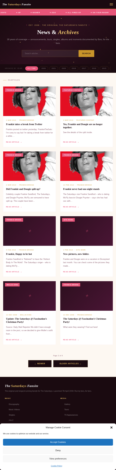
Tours (66, 410)
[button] (111, 427)
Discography (14, 404)
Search (86, 53)
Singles (12, 415)
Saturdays (16, 4)
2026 (44, 68)
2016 (94, 68)
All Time (31, 68)
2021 (54, 68)
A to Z (11, 420)
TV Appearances (71, 415)
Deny (58, 450)
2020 (64, 68)
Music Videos (14, 410)
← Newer (39, 364)
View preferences (58, 458)
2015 (104, 68)
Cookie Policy (56, 466)
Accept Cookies (58, 442)
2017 (84, 68)
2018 (74, 68)
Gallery (67, 404)
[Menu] (111, 4)
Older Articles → (71, 364)
